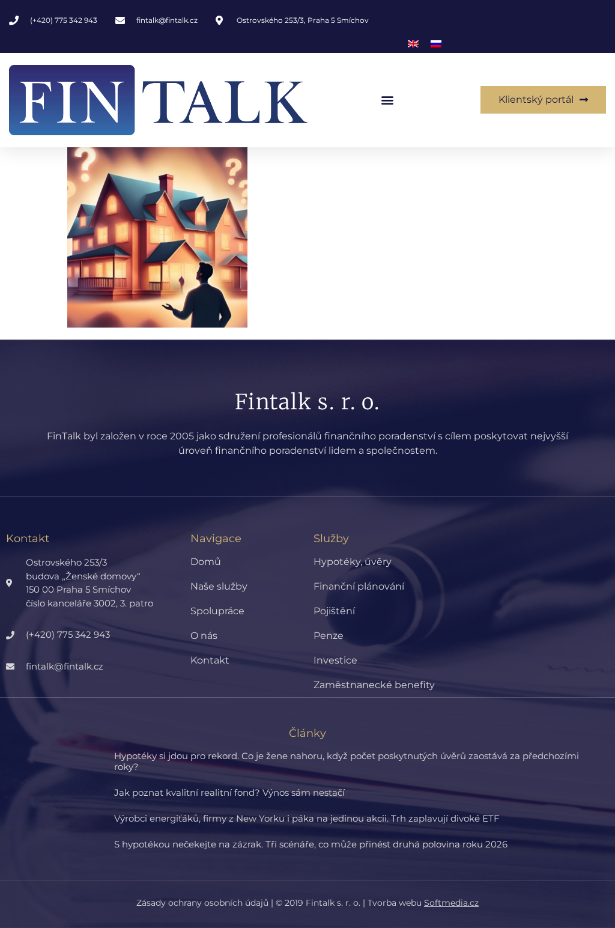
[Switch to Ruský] (436, 44)
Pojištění (334, 611)
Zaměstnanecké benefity (374, 685)
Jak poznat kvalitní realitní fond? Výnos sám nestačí (229, 792)
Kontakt (209, 660)
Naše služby (218, 586)
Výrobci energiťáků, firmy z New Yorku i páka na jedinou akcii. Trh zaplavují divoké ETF (307, 818)
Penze (329, 635)
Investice (335, 660)
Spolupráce (217, 611)
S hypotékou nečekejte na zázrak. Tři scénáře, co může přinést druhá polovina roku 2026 (310, 844)
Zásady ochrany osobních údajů (202, 902)
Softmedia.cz (451, 902)
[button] (387, 100)
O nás (203, 635)
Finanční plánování (359, 586)
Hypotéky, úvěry (353, 561)
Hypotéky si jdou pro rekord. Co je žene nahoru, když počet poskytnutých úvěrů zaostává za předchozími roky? (346, 761)
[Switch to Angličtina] (413, 44)
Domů (205, 561)
